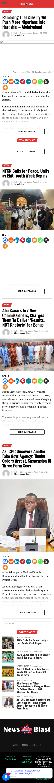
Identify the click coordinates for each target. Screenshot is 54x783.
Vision (15, 745)
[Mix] (34, 81)
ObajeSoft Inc (43, 778)
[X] (46, 81)
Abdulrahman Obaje (22, 333)
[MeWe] (28, 81)
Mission (25, 745)
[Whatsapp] (40, 81)
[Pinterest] (22, 81)
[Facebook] (5, 81)
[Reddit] (11, 81)
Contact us (10, 759)
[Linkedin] (17, 81)
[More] (5, 87)
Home (27, 759)
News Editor (19, 35)
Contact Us (36, 745)
